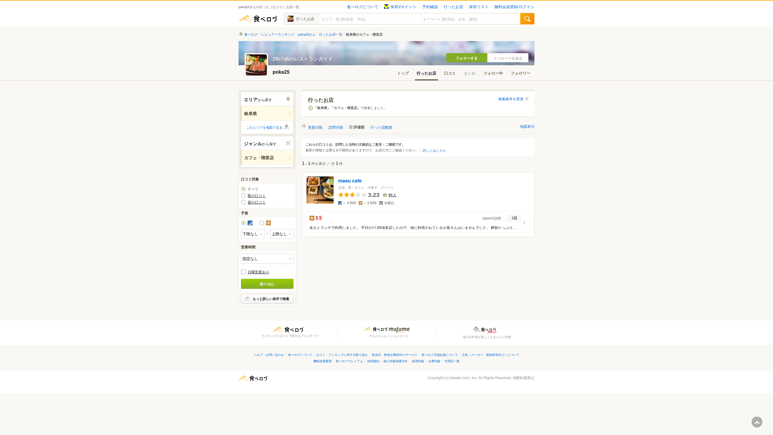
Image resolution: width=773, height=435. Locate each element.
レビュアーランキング (277, 34)
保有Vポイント (403, 6)
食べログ (258, 19)
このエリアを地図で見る (264, 127)
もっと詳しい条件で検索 (271, 298)
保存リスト (479, 6)
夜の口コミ (257, 195)
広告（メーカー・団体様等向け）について (490, 354)
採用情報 (418, 361)
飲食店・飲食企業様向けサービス (394, 354)
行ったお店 (453, 6)
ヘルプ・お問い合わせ (269, 354)
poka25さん (307, 34)
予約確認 (430, 6)
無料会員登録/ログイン (514, 6)
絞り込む (267, 283)
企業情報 (434, 361)
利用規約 (373, 361)
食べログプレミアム (349, 361)
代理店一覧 (452, 361)
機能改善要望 (322, 361)
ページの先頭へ (757, 422)
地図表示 (527, 126)
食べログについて (362, 6)
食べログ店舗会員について (440, 354)
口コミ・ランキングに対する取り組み (342, 354)
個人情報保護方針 (395, 361)
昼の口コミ (257, 202)
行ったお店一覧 (330, 34)
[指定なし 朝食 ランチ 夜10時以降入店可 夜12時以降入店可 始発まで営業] (267, 259)
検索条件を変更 (511, 98)
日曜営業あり (258, 271)
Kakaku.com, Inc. (463, 377)
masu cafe (350, 180)
